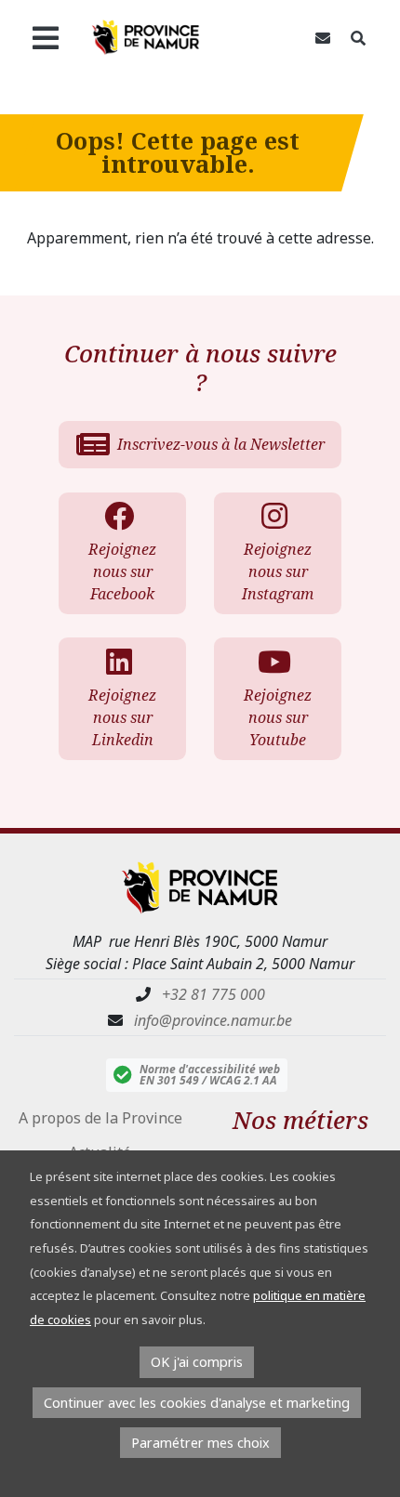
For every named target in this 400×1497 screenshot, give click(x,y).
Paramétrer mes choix (200, 1442)
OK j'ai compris (197, 1362)
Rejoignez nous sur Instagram (277, 571)
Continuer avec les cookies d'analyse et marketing (197, 1403)
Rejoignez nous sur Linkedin (122, 717)
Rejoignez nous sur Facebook (122, 571)
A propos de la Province (100, 1118)
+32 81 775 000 (213, 994)
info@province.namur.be (213, 1020)
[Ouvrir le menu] (45, 37)
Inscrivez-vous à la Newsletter (221, 444)
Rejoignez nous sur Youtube (278, 717)
